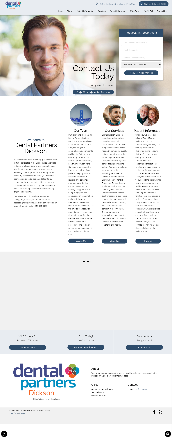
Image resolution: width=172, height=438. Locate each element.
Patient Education (118, 11)
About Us (81, 241)
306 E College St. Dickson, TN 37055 (117, 4)
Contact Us (161, 11)
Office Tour (134, 11)
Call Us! (155, 4)
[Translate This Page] (168, 434)
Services (102, 11)
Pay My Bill (148, 11)
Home (60, 11)
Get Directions (27, 347)
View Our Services (114, 242)
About (69, 11)
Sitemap (22, 413)
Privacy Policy (13, 413)
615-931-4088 (41, 206)
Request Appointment (86, 347)
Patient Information (85, 11)
